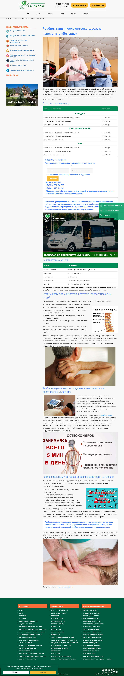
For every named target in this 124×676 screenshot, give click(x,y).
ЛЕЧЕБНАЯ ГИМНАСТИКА (27, 648)
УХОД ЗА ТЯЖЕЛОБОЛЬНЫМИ (93, 640)
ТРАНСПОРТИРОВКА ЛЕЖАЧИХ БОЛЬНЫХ (32, 656)
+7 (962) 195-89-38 (62, 6)
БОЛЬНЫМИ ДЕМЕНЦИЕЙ (91, 626)
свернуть (120, 219)
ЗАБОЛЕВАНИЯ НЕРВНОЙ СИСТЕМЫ (62, 637)
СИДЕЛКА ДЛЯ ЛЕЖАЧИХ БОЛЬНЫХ (31, 645)
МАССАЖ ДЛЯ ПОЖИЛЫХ (91, 618)
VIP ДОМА (22, 618)
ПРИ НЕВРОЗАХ (56, 629)
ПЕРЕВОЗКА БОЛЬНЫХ (26, 651)
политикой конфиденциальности (90, 191)
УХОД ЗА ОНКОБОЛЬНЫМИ (92, 637)
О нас (21, 610)
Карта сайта (64, 674)
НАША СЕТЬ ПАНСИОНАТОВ (28, 621)
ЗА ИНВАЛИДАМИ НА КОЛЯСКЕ (93, 624)
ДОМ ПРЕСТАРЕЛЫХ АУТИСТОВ (93, 656)
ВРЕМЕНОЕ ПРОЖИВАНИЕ (27, 659)
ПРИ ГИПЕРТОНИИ (89, 653)
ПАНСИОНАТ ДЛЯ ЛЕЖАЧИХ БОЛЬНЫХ (32, 653)
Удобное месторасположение (22, 70)
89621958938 (110, 672)
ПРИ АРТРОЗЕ (55, 635)
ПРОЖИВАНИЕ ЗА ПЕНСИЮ (28, 637)
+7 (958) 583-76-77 (62, 4)
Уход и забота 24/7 (17, 31)
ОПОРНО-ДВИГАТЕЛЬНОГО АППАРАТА (64, 640)
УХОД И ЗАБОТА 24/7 (90, 610)
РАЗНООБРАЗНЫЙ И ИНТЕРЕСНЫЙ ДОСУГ (32, 629)
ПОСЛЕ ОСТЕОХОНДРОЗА (59, 610)
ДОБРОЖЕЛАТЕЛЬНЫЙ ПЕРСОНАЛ (30, 635)
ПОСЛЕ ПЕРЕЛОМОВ (57, 632)
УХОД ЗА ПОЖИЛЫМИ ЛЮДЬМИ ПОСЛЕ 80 (97, 659)
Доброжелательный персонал (22, 50)
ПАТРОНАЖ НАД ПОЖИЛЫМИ (29, 640)
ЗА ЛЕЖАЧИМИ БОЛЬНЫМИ (92, 632)
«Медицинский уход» (64, 587)
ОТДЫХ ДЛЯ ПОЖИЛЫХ (91, 616)
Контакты (23, 616)
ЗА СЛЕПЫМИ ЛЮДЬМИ (90, 643)
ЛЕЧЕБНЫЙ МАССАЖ (25, 643)
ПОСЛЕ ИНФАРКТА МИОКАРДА (61, 645)
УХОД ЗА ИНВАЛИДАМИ (91, 629)
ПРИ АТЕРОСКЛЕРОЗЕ (58, 621)
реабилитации (106, 415)
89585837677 (110, 670)
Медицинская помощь (19, 45)
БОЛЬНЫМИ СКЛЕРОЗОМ (91, 621)
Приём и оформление (18, 65)
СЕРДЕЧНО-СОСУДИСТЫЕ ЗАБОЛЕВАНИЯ (64, 643)
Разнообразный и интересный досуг (22, 61)
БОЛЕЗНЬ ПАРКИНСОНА (91, 651)
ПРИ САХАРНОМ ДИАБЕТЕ (59, 648)
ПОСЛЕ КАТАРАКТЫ (57, 624)
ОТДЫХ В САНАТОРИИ (26, 624)
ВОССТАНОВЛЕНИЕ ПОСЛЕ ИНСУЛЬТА (63, 659)
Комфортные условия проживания (18, 41)
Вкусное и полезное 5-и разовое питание (22, 56)
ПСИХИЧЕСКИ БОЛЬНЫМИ (91, 645)
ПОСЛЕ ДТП (55, 616)
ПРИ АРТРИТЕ (55, 626)
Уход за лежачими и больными (22, 36)
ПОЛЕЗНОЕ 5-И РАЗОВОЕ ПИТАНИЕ (30, 626)
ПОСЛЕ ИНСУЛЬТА (57, 618)
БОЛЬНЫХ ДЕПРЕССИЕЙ (58, 613)
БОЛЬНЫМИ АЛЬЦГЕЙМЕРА (92, 648)
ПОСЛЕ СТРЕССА (56, 651)
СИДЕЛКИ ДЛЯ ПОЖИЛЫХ (91, 613)
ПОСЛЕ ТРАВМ (55, 653)
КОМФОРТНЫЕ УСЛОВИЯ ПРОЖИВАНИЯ (32, 632)
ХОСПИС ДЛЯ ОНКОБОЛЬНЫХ (61, 656)
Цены (21, 613)
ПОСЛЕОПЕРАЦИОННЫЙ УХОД (93, 635)
